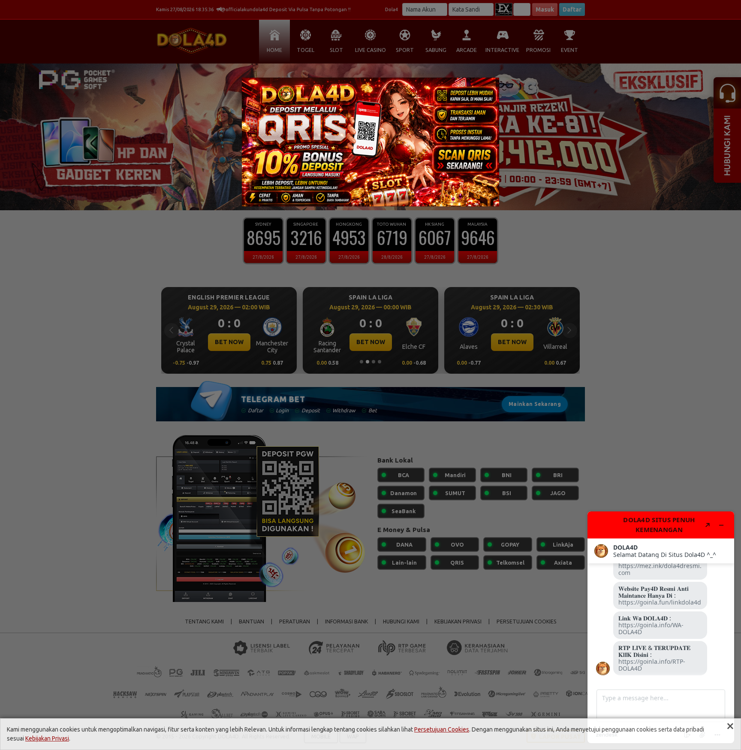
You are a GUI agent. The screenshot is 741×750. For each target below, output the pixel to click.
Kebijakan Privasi (47, 738)
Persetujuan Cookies (441, 729)
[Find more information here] (661, 627)
